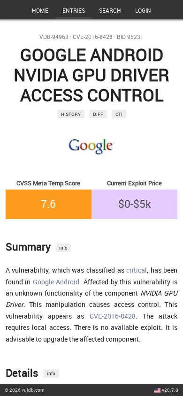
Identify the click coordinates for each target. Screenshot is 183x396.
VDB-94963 (54, 37)
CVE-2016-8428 (93, 37)
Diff (98, 114)
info (63, 247)
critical (136, 270)
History (71, 114)
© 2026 (25, 390)
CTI (118, 114)
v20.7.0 (170, 390)
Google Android (56, 281)
